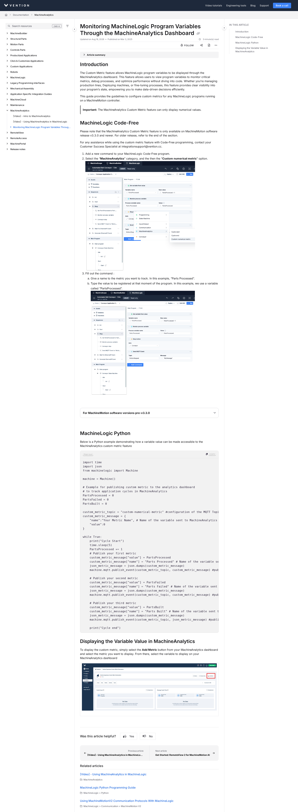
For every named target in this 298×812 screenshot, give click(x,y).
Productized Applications (23, 55)
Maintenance (17, 105)
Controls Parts (17, 49)
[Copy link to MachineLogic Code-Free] (144, 123)
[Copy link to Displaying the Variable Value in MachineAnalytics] (200, 641)
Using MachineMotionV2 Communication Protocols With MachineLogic (126, 801)
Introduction (242, 31)
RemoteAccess (18, 138)
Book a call (282, 5)
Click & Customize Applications (26, 61)
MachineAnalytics (43, 14)
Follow (189, 45)
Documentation (21, 14)
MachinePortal (18, 143)
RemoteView (17, 132)
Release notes (17, 149)
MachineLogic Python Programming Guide (108, 787)
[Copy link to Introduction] (113, 64)
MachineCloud (18, 99)
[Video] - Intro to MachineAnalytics (31, 116)
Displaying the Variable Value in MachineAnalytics (251, 50)
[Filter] (67, 26)
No (151, 736)
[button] (34, 26)
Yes (131, 736)
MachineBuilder (18, 33)
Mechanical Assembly (22, 88)
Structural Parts (18, 38)
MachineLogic (18, 77)
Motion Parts (17, 44)
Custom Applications (21, 66)
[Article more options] (216, 45)
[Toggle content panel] (224, 28)
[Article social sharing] (201, 45)
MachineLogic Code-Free (249, 37)
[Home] (16, 5)
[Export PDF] (209, 45)
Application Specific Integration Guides (31, 94)
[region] (149, 542)
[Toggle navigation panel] (74, 29)
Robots (14, 72)
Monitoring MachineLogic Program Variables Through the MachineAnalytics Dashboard (42, 127)
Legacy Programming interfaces (27, 83)
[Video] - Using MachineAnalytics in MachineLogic (40, 121)
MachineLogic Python (247, 42)
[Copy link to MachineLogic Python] (136, 433)
